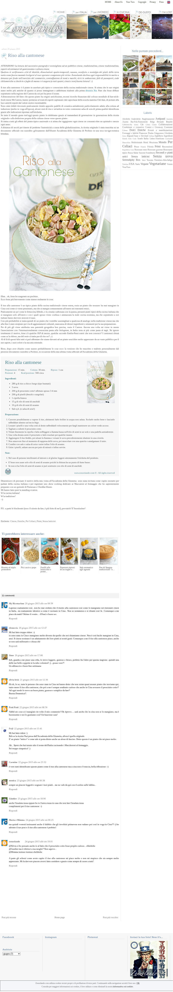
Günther (13, 798)
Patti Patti (14, 707)
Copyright (142, 2)
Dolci (132, 130)
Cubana (124, 130)
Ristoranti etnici (141, 150)
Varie (137, 164)
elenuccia (13, 628)
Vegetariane (157, 164)
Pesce (136, 146)
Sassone (142, 153)
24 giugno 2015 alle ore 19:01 (39, 841)
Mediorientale (136, 142)
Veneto (169, 164)
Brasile (169, 121)
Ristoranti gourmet (155, 150)
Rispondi (13, 618)
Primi (39, 521)
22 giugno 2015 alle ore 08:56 (33, 707)
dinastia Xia (91, 90)
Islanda (124, 139)
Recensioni (167, 146)
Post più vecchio (110, 917)
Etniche (21, 521)
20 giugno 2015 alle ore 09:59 (39, 603)
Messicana (153, 142)
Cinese (13, 521)
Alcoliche (126, 119)
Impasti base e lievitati (137, 136)
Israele (140, 139)
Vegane (145, 163)
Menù (145, 142)
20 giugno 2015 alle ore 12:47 (33, 628)
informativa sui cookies (123, 986)
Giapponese (159, 133)
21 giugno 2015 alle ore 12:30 (34, 679)
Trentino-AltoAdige (163, 160)
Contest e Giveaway (154, 127)
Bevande (160, 122)
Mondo (162, 142)
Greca (124, 136)
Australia (169, 119)
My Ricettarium (16, 603)
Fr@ (11, 728)
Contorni (168, 127)
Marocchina (126, 142)
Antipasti (160, 118)
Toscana (150, 160)
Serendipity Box (131, 159)
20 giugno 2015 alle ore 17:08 (29, 655)
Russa (130, 153)
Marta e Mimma (17, 820)
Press (161, 2)
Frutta (150, 133)
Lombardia (168, 139)
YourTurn (126, 167)
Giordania (168, 133)
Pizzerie (143, 147)
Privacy (153, 2)
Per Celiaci (31, 521)
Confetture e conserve (133, 127)
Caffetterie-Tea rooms (130, 125)
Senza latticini (49, 521)
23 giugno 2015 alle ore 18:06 (32, 798)
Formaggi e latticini (130, 133)
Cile (141, 124)
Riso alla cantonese (26, 55)
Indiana (151, 136)
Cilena (148, 125)
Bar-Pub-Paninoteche (139, 122)
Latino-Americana (157, 139)
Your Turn (130, 2)
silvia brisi (14, 679)
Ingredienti (168, 136)
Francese (143, 133)
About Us (119, 2)
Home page (60, 917)
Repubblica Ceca (128, 150)
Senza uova (162, 156)
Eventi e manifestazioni (160, 130)
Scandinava (150, 153)
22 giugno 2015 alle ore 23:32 (32, 762)
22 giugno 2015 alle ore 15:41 (28, 728)
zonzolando (14, 841)
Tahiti (144, 160)
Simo (11, 655)
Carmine (13, 762)
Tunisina (125, 164)
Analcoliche (136, 119)
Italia (146, 138)
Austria (125, 122)
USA (132, 163)
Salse (136, 152)
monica (12, 780)
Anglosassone (148, 119)
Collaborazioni (165, 124)
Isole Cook (132, 139)
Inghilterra (159, 136)
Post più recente (9, 917)
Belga (152, 122)
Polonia (150, 147)
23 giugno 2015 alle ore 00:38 (31, 780)
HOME (108, 2)
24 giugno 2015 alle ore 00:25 (40, 820)
